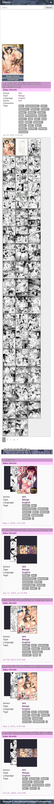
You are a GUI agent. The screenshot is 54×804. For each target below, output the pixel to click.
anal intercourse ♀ (32, 106)
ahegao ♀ (26, 505)
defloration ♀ (27, 782)
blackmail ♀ (44, 512)
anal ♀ (21, 106)
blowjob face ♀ (37, 515)
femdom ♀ (26, 785)
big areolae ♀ (43, 579)
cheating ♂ (27, 652)
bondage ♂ (36, 648)
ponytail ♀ (22, 125)
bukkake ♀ (27, 518)
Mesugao (8, 460)
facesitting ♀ (38, 782)
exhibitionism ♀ (38, 722)
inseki (21, 122)
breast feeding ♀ (29, 585)
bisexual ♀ (45, 109)
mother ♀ (28, 122)
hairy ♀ (37, 119)
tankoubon (43, 129)
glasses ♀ (42, 116)
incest (44, 119)
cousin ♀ (33, 588)
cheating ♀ (32, 112)
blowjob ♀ (22, 112)
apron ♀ (44, 106)
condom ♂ (41, 112)
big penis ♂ (35, 109)
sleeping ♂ (23, 129)
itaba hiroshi (10, 90)
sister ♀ (38, 125)
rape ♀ (30, 125)
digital (21, 116)
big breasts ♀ (24, 109)
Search (49, 7)
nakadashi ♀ (38, 122)
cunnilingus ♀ (37, 652)
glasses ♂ (22, 119)
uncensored (23, 132)
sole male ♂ (33, 129)
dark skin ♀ (27, 655)
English (21, 98)
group (30, 119)
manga (21, 96)
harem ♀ (33, 788)
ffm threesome (31, 116)
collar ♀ (25, 588)
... (33, 518)
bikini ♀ (35, 512)
